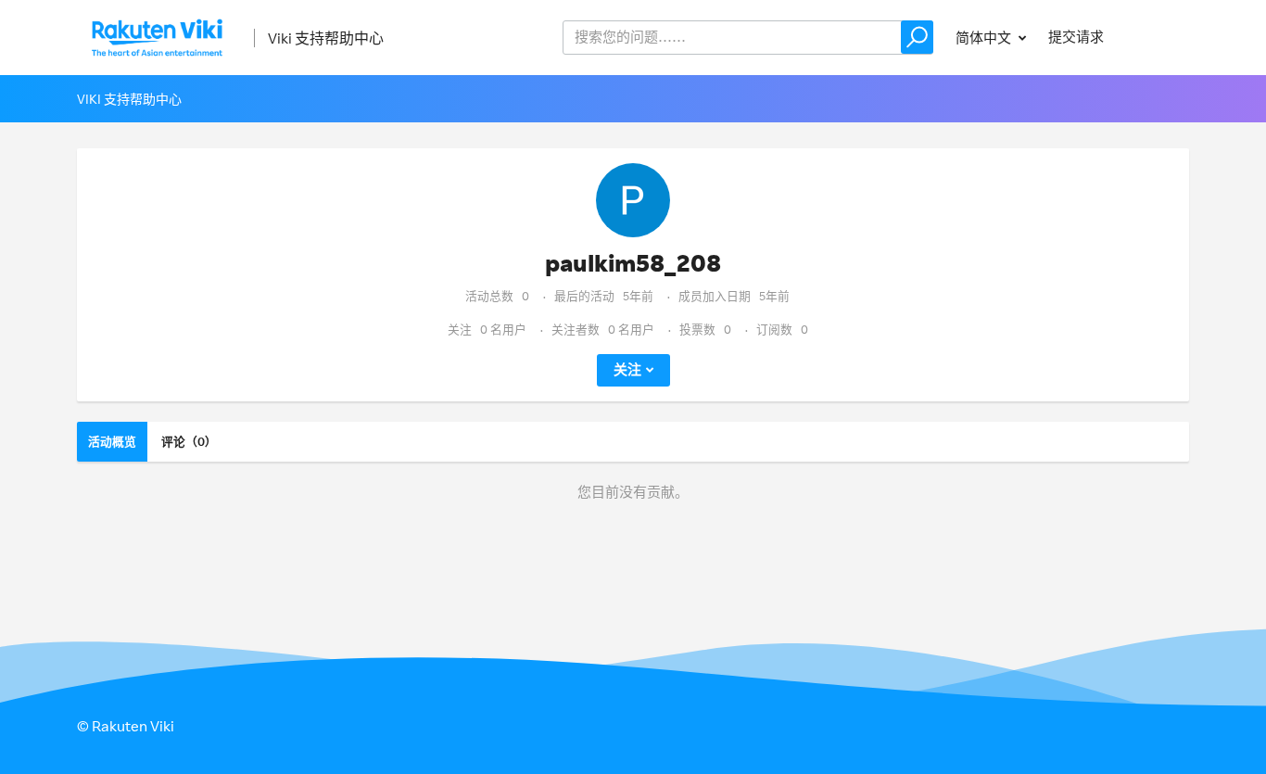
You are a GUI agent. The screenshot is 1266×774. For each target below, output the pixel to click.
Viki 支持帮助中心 (326, 38)
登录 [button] (1157, 36)
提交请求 (1076, 36)
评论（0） (189, 441)
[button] (917, 37)
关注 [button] (627, 369)
